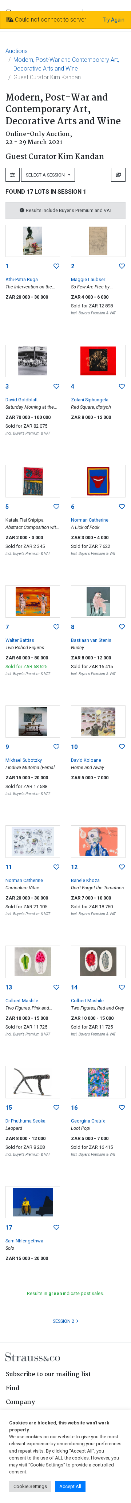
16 (74, 1107)
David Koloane (86, 760)
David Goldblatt (21, 399)
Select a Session (46, 175)
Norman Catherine (89, 520)
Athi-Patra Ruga (21, 279)
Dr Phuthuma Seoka (25, 1121)
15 (8, 1107)
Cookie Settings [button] (30, 1486)
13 (8, 987)
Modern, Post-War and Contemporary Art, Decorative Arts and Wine (66, 64)
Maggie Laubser (88, 279)
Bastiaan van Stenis (91, 640)
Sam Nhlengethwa (24, 1240)
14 (74, 987)
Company (20, 1402)
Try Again (113, 20)
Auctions (16, 51)
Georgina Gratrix (88, 1121)
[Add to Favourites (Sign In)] (56, 266)
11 (8, 867)
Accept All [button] (70, 1486)
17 (8, 1227)
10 (74, 746)
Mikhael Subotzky (23, 760)
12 (74, 867)
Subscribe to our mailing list (48, 1374)
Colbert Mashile (21, 1000)
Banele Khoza (85, 880)
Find (13, 1388)
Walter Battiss (19, 640)
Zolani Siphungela (89, 399)
